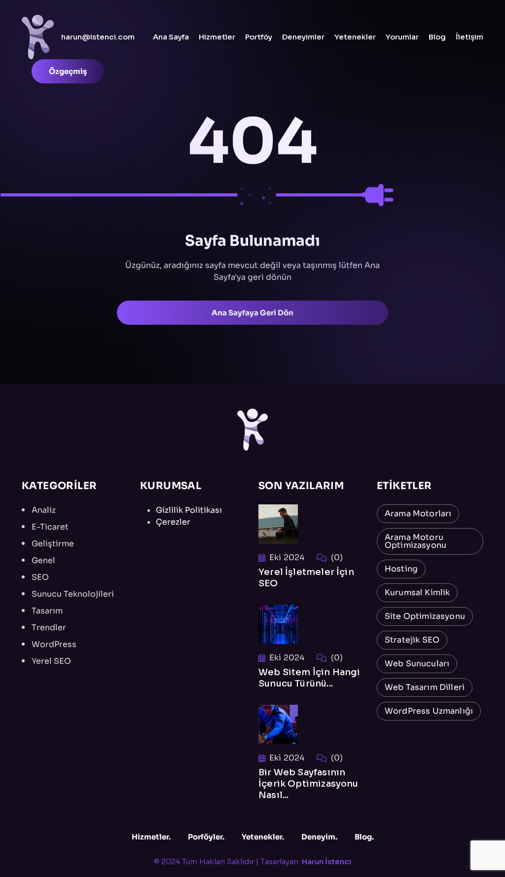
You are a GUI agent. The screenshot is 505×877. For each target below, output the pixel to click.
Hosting (401, 569)
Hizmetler (217, 36)
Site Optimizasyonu (425, 616)
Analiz (44, 510)
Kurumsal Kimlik (417, 592)
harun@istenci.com (98, 36)
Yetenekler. (263, 836)
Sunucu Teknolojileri (73, 594)
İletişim (469, 36)
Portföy (258, 36)
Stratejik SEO (412, 640)
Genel (43, 560)
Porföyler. (206, 836)
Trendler (49, 627)
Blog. (364, 836)
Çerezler (173, 522)
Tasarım (47, 611)
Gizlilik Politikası (189, 510)
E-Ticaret (50, 527)
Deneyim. (319, 836)
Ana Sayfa (171, 36)
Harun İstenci (326, 861)
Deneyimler (303, 36)
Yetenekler (355, 36)
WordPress (54, 644)
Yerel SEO (51, 661)
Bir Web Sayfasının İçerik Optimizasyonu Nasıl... (308, 784)
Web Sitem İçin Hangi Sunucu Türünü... (309, 678)
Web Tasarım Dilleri (425, 687)
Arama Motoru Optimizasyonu (415, 541)
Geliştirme (53, 543)
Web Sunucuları (417, 663)
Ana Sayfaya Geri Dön (252, 312)
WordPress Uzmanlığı (429, 711)
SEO (40, 577)
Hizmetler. (151, 836)
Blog (437, 36)
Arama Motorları (418, 513)
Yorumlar (402, 36)
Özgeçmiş (68, 71)
